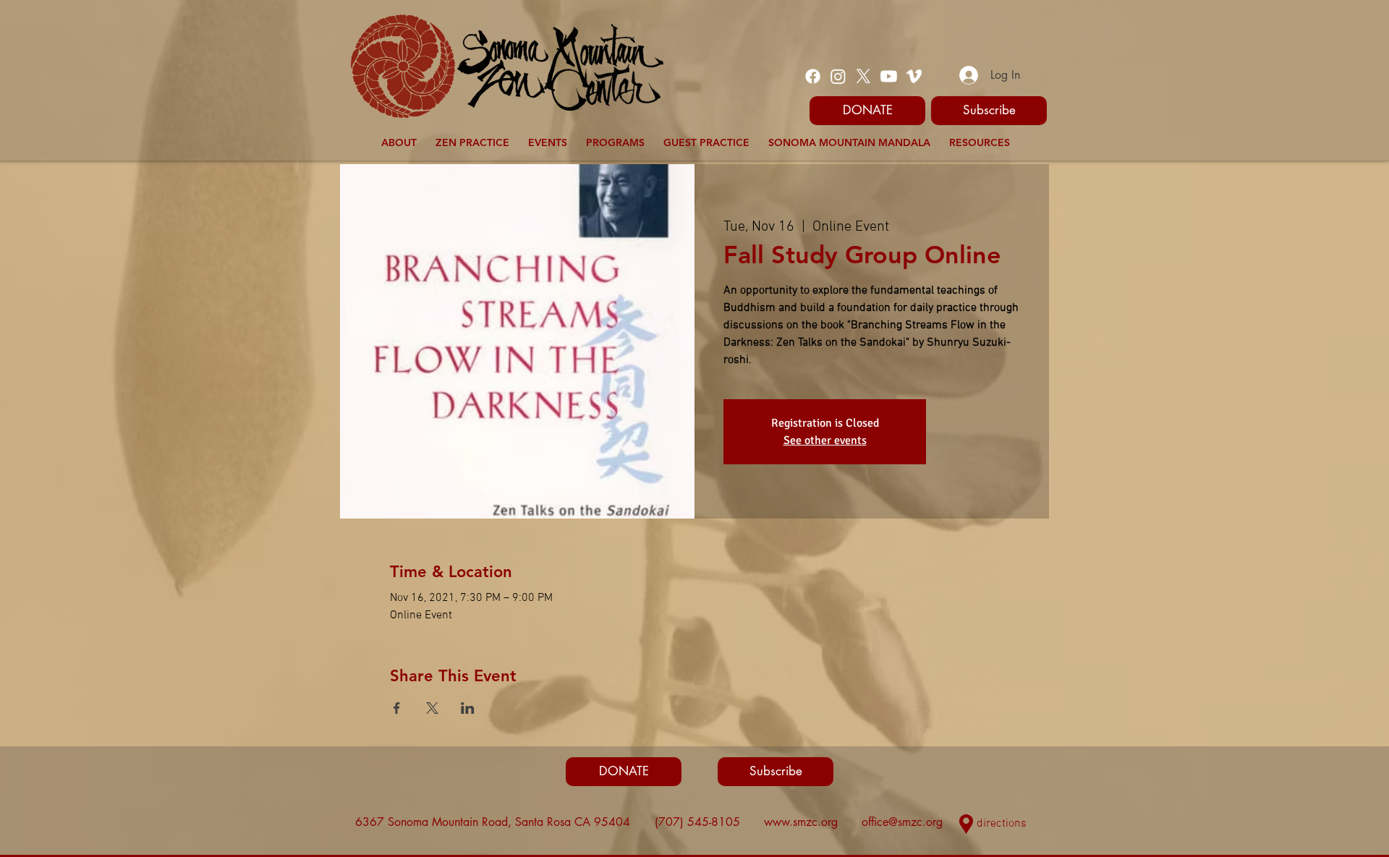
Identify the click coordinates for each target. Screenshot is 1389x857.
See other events (825, 440)
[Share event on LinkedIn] (468, 708)
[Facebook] (813, 76)
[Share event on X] (432, 708)
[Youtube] (889, 76)
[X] (863, 76)
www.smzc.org (801, 822)
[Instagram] (838, 76)
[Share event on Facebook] (397, 708)
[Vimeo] (914, 76)
